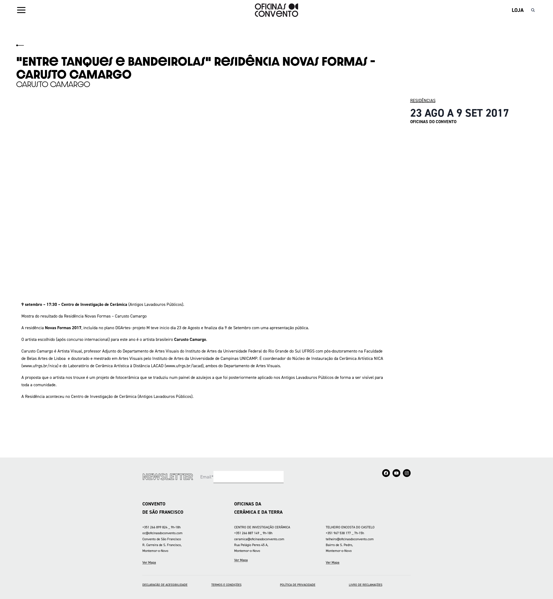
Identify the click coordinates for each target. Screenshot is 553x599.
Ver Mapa (149, 562)
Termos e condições (226, 585)
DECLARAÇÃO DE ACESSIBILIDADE (165, 585)
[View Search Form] (533, 10)
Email (206, 477)
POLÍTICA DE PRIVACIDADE (297, 585)
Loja (518, 10)
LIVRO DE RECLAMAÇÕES (365, 585)
